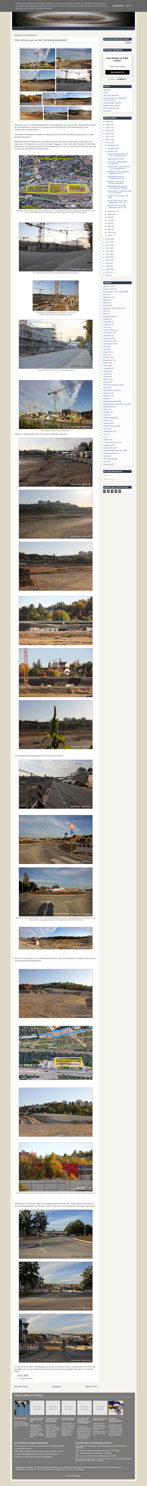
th (104, 437)
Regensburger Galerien (111, 105)
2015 (108, 248)
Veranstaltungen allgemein (113, 450)
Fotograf (106, 319)
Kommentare (111, 479)
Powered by (112, 79)
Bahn (105, 294)
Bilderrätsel (107, 297)
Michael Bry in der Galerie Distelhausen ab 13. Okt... (117, 206)
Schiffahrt (106, 412)
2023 (108, 130)
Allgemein (106, 286)
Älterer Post (91, 1386)
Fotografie (107, 324)
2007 (108, 272)
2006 (108, 275)
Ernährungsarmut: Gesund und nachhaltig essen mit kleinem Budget (39, 1446)
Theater (106, 440)
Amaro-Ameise (108, 289)
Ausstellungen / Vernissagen (113, 292)
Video (105, 456)
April (109, 226)
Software (106, 420)
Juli (109, 217)
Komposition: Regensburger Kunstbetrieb (117, 163)
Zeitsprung (107, 464)
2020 (108, 140)
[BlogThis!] (21, 1375)
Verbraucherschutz (110, 453)
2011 (108, 260)
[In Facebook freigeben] (25, 1375)
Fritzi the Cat (108, 333)
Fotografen (107, 322)
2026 (108, 121)
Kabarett (106, 352)
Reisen (105, 409)
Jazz (105, 349)
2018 (108, 239)
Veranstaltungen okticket (112, 103)
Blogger (78, 1476)
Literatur (106, 374)
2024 (108, 127)
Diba (105, 311)
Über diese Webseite (110, 95)
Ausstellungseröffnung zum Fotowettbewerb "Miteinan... (118, 187)
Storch (105, 429)
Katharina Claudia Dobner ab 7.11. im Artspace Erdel (117, 155)
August (110, 214)
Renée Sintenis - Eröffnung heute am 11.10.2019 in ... (119, 192)
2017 (108, 242)
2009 (108, 266)
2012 (108, 257)
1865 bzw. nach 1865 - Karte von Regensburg (92, 1456)
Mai (109, 223)
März (110, 229)
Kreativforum (108, 360)
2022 (108, 134)
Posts (108, 475)
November (112, 148)
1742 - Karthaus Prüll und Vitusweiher (89, 1453)
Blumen (106, 303)
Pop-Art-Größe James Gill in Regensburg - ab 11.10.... (117, 201)
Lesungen (106, 368)
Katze (105, 355)
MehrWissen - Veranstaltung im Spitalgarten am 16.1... (118, 172)
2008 (108, 269)
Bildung (106, 300)
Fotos (105, 327)
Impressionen (108, 344)
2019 (108, 143)
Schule (105, 415)
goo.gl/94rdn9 (79, 1469)
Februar (111, 232)
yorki (105, 461)
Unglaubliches (108, 448)
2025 (108, 125)
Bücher (105, 305)
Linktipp (106, 371)
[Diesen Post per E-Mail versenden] (18, 1375)
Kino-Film (106, 357)
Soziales (106, 423)
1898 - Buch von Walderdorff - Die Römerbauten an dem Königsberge (100, 1446)
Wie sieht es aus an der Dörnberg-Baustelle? (115, 182)
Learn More (118, 6)
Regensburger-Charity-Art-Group (115, 404)
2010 (108, 263)
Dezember (112, 145)
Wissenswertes (108, 459)
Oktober (111, 151)
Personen (106, 396)
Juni (109, 220)
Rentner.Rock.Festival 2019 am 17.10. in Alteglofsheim (118, 167)
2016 (108, 245)
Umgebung (107, 445)
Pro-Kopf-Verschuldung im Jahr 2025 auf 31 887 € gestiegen (36, 1454)
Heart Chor (107, 338)
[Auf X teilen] (23, 1375)
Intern (105, 346)
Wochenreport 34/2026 (22, 1448)
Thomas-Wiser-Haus (110, 442)
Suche (105, 93)
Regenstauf (107, 407)
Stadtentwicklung (26, 1378)
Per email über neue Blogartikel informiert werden (114, 99)
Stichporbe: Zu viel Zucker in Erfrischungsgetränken (33, 1457)
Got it (129, 6)
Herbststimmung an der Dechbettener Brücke (115, 177)
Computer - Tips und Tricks (113, 308)
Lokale (105, 376)
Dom (105, 314)
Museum (106, 379)
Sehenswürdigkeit (109, 418)
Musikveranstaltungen (111, 385)
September (112, 211)
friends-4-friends (109, 330)
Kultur (105, 363)
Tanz (105, 434)
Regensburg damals (110, 401)
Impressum (107, 111)
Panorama (107, 393)
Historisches (107, 341)
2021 (108, 137)
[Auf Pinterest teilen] (27, 1375)
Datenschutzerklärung (111, 108)
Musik (105, 382)
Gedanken (107, 335)
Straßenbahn (108, 431)
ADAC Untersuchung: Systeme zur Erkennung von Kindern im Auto (38, 1451)
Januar (110, 235)
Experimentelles (109, 316)
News (105, 387)
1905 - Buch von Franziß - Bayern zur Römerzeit (93, 1450)
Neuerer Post (20, 1386)
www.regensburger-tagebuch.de (53, 1469)
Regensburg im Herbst (115, 159)
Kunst (105, 365)
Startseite (56, 1386)
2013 (108, 254)
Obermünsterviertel (110, 390)
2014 (108, 251)
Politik (105, 398)
